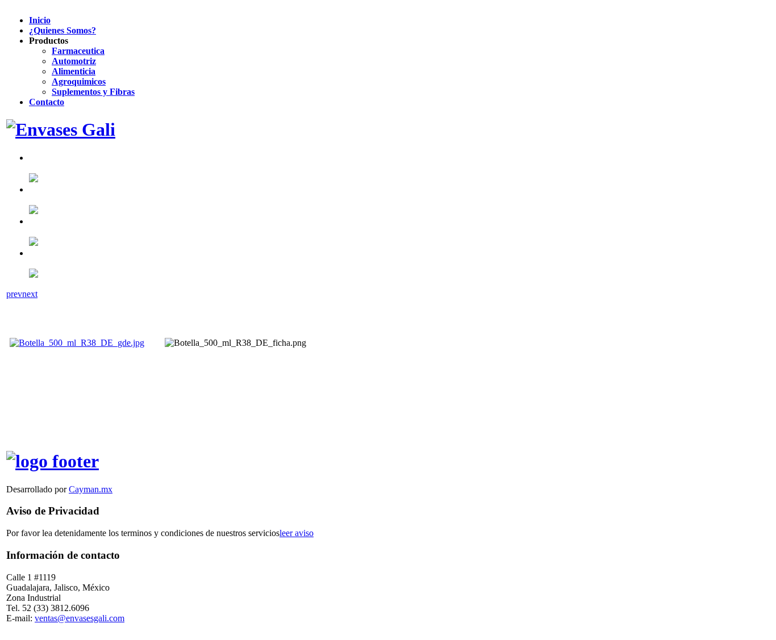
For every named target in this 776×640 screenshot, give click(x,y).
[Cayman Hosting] (52, 461)
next (29, 294)
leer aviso (296, 533)
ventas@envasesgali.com (79, 618)
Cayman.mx (90, 489)
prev (14, 294)
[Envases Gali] (60, 129)
